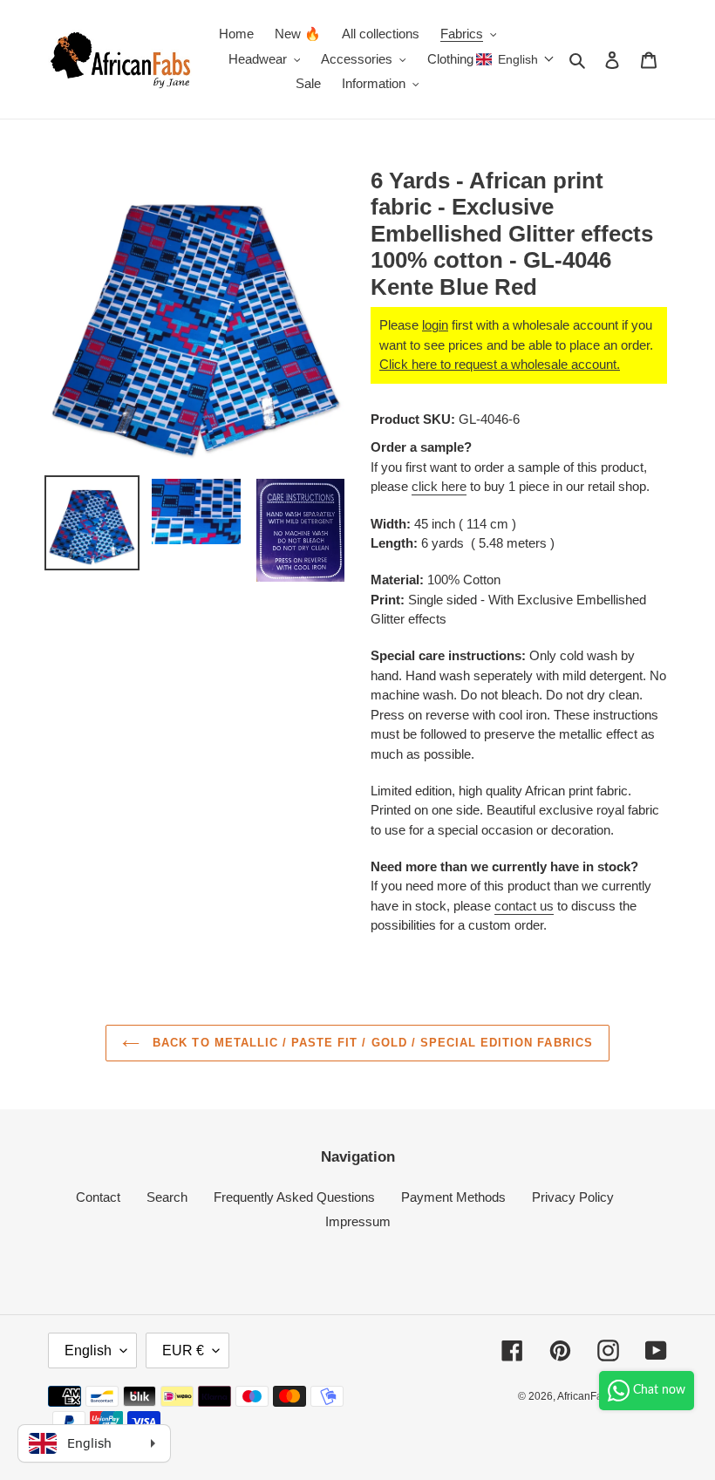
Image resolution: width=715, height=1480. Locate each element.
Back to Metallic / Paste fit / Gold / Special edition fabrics (370, 1042)
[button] (515, 59)
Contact (98, 1197)
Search (166, 1197)
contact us (524, 905)
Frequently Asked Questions (294, 1197)
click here (439, 486)
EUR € (183, 1350)
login (435, 324)
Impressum (358, 1221)
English (88, 1350)
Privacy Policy (573, 1197)
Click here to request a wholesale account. (499, 364)
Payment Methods (453, 1197)
